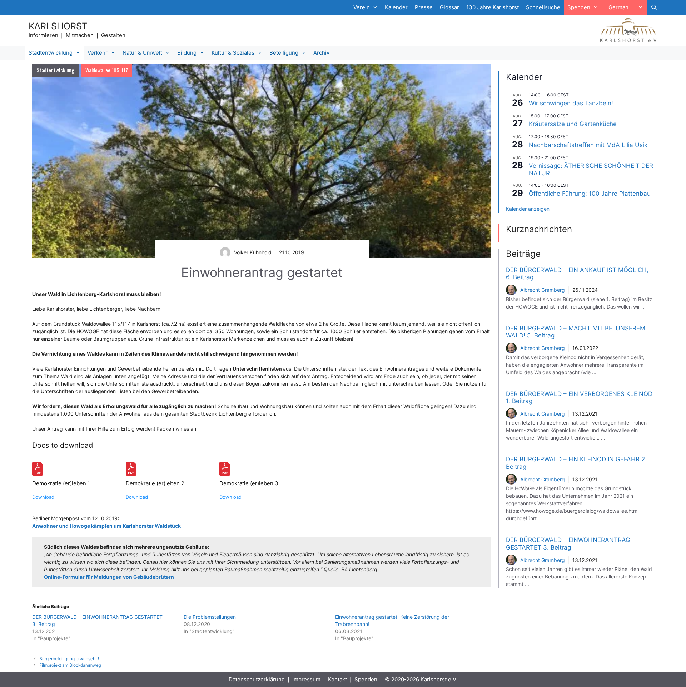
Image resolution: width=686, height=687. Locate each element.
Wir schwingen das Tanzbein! (571, 103)
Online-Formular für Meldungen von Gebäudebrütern (109, 577)
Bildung (187, 52)
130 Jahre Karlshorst (492, 7)
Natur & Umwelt (142, 52)
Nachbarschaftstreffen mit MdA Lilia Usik (588, 145)
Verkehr (98, 52)
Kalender (396, 7)
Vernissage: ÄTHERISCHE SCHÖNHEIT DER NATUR (591, 169)
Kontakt (337, 679)
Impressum (306, 679)
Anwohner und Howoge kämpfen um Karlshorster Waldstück (106, 526)
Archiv (321, 52)
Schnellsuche (543, 7)
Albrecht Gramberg (542, 290)
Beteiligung (283, 52)
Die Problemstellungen (210, 617)
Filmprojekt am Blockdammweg (70, 665)
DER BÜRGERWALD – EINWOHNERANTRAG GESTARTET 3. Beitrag (568, 543)
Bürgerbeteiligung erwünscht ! (69, 658)
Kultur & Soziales (233, 52)
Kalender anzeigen (528, 209)
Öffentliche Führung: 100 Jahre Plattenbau (590, 193)
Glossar (449, 7)
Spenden (365, 679)
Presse (424, 7)
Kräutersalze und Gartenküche (573, 123)
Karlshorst (58, 26)
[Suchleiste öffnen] (654, 7)
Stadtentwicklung (51, 52)
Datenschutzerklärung (257, 679)
